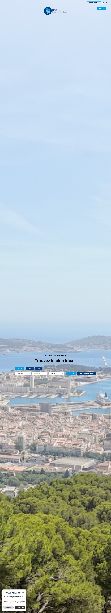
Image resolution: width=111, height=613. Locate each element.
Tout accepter (20, 607)
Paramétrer (8, 607)
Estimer (38, 368)
